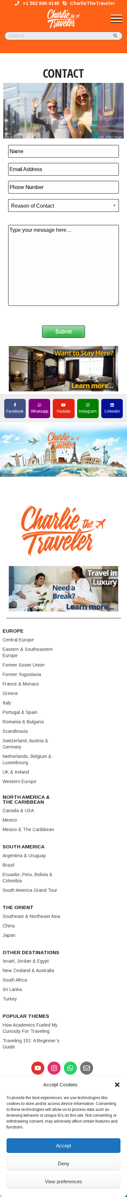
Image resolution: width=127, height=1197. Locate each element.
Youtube (63, 411)
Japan (9, 935)
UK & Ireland (16, 772)
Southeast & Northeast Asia (31, 916)
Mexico (10, 820)
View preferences (63, 1181)
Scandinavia (15, 731)
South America (24, 846)
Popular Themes (26, 1016)
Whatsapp (39, 411)
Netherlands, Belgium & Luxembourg (27, 759)
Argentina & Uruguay (24, 855)
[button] (117, 1084)
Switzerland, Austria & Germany (25, 743)
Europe (13, 630)
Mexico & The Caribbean (28, 829)
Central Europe (18, 639)
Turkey (10, 998)
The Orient (18, 907)
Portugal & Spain (20, 712)
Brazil (8, 865)
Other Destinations (31, 952)
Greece (10, 693)
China (9, 925)
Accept (63, 1145)
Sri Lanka (12, 989)
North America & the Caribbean (26, 799)
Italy (7, 702)
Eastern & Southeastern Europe (28, 652)
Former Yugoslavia (22, 674)
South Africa (15, 980)
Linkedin (112, 411)
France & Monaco (21, 683)
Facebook (14, 411)
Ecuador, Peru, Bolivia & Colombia (27, 877)
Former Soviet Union (24, 665)
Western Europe (19, 781)
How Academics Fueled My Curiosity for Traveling (30, 1028)
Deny (63, 1163)
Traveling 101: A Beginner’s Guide (31, 1043)
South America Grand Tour (30, 890)
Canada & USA (18, 810)
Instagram (88, 411)
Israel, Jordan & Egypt (26, 961)
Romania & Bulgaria (23, 721)
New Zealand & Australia (28, 970)
